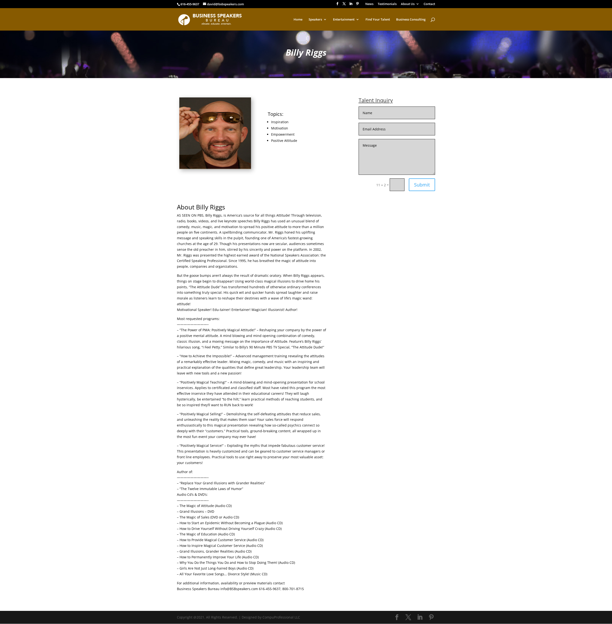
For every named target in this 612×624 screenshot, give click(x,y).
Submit (422, 184)
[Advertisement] (387, 237)
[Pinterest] (357, 5)
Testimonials (387, 4)
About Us (408, 4)
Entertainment (344, 19)
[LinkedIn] (350, 5)
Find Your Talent (378, 19)
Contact (429, 4)
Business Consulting (411, 19)
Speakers (315, 19)
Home (298, 19)
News (369, 4)
